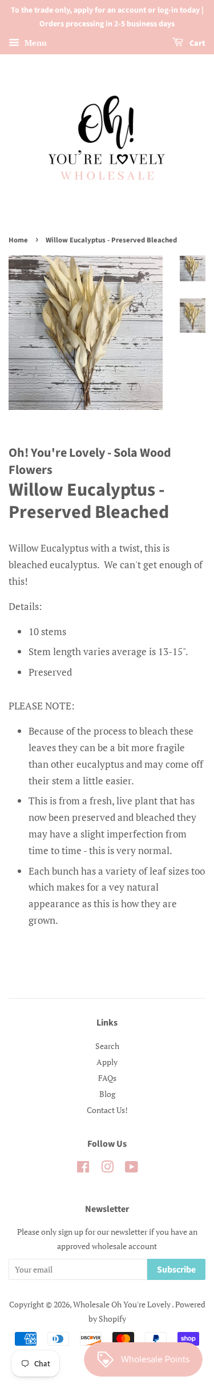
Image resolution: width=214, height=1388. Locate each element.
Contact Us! (107, 1109)
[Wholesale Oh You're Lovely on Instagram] (107, 1168)
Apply (107, 1061)
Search (107, 1045)
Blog (107, 1093)
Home (18, 240)
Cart (196, 43)
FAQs (107, 1077)
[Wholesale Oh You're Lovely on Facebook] (83, 1168)
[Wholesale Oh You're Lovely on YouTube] (131, 1168)
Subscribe (176, 1269)
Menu (34, 42)
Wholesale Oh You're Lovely (122, 1304)
